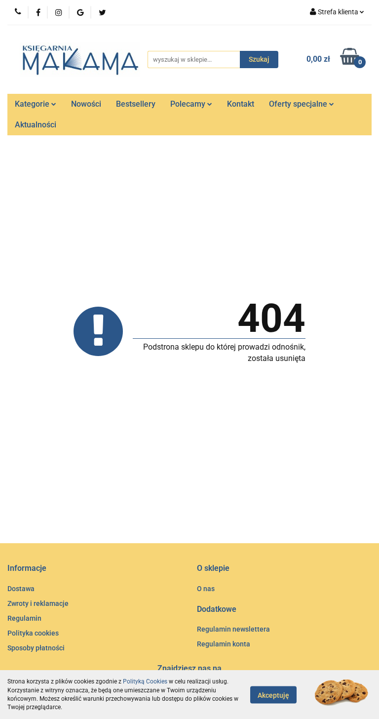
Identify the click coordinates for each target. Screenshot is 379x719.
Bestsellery (135, 104)
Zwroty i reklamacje (38, 603)
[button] (26, 569)
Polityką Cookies (145, 681)
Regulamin (24, 618)
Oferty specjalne (299, 104)
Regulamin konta (223, 644)
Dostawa (21, 589)
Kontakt (240, 104)
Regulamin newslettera (233, 629)
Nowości (86, 104)
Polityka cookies (33, 633)
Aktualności (35, 124)
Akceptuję (273, 695)
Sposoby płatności (36, 648)
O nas (206, 589)
